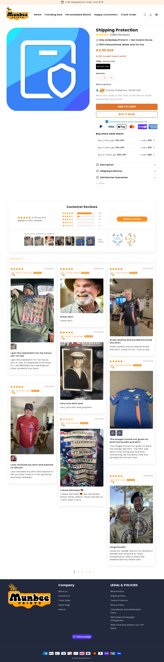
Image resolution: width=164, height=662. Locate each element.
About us (62, 591)
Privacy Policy (117, 605)
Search (61, 609)
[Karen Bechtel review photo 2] (14, 346)
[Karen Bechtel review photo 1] (32, 310)
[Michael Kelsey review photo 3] (119, 433)
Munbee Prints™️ (85, 658)
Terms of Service (119, 600)
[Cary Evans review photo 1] (131, 307)
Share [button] (102, 183)
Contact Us (64, 596)
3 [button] (82, 571)
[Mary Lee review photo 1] (131, 515)
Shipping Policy (118, 596)
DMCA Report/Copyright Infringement (123, 619)
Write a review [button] (132, 219)
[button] (145, 15)
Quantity (100, 73)
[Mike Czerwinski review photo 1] (82, 371)
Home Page (64, 605)
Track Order (64, 600)
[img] (17, 268)
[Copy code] (153, 140)
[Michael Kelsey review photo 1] (131, 400)
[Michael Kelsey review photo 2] (113, 433)
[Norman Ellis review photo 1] (32, 425)
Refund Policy (117, 591)
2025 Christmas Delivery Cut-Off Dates (127, 626)
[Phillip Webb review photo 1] (82, 295)
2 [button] (78, 571)
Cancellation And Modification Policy (126, 611)
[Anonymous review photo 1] (82, 458)
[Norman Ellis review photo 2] (14, 458)
